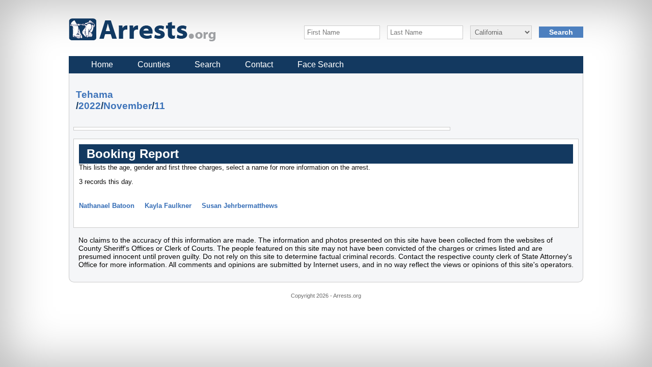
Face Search (320, 64)
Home (102, 64)
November (127, 105)
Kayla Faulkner (168, 205)
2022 (89, 105)
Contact (259, 64)
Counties (154, 64)
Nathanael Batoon (106, 205)
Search (208, 64)
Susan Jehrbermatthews (240, 205)
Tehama (94, 94)
